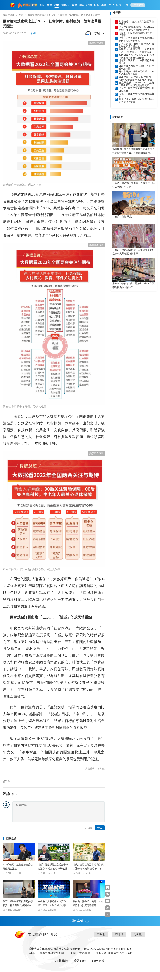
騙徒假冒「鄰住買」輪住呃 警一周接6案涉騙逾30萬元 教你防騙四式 (136, 78)
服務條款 (98, 960)
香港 (49, 5)
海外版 (138, 934)
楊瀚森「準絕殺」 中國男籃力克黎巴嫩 (136, 61)
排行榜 (116, 12)
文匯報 (101, 934)
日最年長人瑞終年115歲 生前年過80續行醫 (136, 67)
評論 (89, 5)
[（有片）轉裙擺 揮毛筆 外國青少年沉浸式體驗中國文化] (133, 169)
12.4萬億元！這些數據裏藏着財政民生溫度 (18, 866)
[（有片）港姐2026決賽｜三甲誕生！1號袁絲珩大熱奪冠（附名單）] (133, 236)
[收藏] (107, 887)
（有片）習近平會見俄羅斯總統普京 (136, 95)
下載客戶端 (138, 5)
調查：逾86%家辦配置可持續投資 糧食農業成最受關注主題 (18, 903)
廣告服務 (80, 960)
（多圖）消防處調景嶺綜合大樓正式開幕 (136, 34)
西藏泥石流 (30, 5)
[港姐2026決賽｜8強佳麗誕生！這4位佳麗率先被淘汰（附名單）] (133, 270)
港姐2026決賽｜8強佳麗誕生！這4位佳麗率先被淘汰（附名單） (133, 285)
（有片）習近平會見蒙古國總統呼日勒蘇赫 (136, 89)
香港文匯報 (9, 15)
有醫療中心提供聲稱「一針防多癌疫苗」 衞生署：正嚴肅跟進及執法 (136, 50)
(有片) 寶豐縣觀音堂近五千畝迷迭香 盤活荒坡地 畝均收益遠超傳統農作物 (53, 866)
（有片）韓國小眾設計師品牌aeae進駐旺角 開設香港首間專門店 (136, 28)
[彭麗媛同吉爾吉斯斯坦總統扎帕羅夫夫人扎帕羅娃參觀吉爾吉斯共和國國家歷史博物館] (133, 135)
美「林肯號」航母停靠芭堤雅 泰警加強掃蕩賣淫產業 (136, 45)
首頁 (42, 5)
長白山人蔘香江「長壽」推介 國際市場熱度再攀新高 (89, 903)
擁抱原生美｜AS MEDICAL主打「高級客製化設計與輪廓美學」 (136, 84)
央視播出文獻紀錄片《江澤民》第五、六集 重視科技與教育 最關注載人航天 (53, 903)
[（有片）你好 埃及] (133, 203)
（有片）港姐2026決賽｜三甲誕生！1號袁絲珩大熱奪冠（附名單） (132, 251)
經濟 (74, 5)
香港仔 (119, 934)
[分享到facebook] (107, 901)
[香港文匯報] (13, 5)
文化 (111, 5)
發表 (99, 827)
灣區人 (65, 5)
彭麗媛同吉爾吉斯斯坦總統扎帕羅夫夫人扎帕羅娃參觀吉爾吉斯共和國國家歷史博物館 (133, 151)
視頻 (96, 5)
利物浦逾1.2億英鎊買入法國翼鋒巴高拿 (136, 23)
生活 (126, 5)
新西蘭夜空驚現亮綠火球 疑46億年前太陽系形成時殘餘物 (136, 56)
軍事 (104, 5)
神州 (57, 5)
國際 (81, 5)
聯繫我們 (61, 960)
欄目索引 (77, 921)
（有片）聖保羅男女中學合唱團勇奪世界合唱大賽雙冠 (136, 39)
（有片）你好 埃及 (122, 216)
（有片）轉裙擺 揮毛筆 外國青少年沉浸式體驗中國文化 (133, 185)
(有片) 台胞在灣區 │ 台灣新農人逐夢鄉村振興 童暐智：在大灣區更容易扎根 (88, 866)
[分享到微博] (107, 907)
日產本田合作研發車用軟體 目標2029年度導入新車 (136, 73)
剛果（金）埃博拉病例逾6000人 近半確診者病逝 (136, 100)
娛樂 (119, 5)
